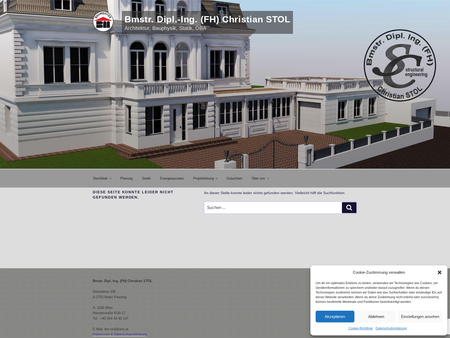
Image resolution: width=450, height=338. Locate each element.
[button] (439, 272)
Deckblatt (100, 178)
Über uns (258, 178)
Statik (146, 178)
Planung (126, 178)
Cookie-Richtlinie (360, 328)
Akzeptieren (335, 316)
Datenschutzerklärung (391, 328)
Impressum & (103, 334)
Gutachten (234, 178)
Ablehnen (376, 316)
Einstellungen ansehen (420, 316)
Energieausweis (172, 178)
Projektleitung (203, 178)
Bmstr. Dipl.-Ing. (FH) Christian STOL (207, 19)
